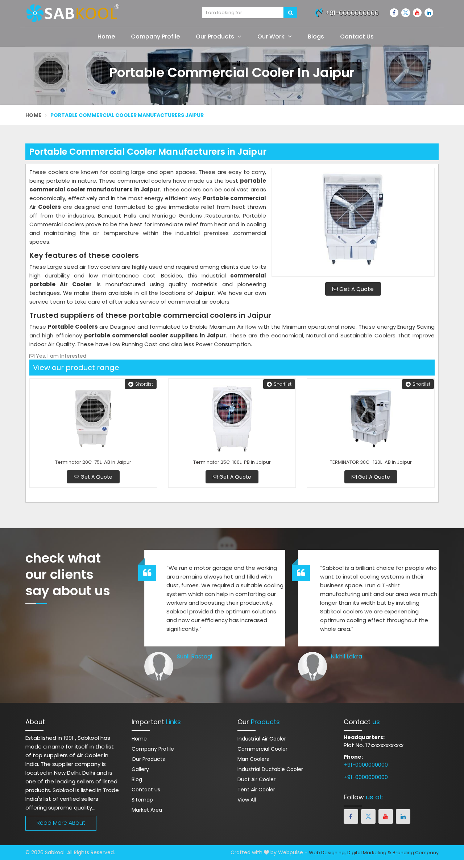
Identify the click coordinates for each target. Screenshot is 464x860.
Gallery (140, 769)
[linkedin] (428, 12)
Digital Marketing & (369, 852)
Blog (137, 779)
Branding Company (416, 852)
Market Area (147, 810)
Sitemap (142, 799)
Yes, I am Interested (60, 356)
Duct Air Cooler (256, 779)
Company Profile (155, 36)
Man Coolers (253, 759)
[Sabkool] (108, 13)
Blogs (316, 36)
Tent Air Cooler (256, 789)
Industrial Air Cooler (261, 738)
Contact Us (357, 36)
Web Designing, (327, 852)
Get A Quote (356, 289)
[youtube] (417, 12)
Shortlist (144, 384)
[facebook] (394, 12)
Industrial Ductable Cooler (270, 769)
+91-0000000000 (351, 12)
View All (246, 799)
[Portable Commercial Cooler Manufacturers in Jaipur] (353, 222)
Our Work (271, 36)
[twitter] (405, 12)
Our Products (216, 36)
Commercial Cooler (262, 748)
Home (106, 36)
